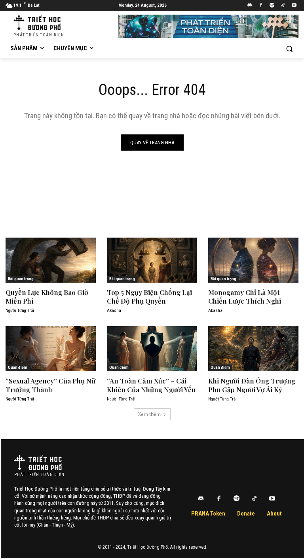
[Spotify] (272, 5)
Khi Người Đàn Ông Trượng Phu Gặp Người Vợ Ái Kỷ (251, 385)
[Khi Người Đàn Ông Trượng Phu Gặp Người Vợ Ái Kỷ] (253, 348)
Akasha (114, 310)
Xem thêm (149, 414)
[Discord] (250, 5)
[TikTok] (282, 5)
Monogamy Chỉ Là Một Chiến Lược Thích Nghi (244, 296)
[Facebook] (261, 5)
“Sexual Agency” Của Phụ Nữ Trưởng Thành (50, 385)
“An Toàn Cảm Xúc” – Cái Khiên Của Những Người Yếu (151, 385)
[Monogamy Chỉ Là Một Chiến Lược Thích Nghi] (253, 260)
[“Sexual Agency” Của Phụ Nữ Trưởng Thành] (51, 348)
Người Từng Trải (20, 310)
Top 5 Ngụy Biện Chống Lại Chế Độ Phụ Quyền (149, 296)
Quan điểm (17, 367)
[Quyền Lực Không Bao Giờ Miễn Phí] (51, 260)
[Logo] (38, 462)
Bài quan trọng (21, 279)
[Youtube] (293, 5)
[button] (289, 48)
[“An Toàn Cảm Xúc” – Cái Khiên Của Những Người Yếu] (152, 348)
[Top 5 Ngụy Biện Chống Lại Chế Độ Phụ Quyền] (152, 260)
